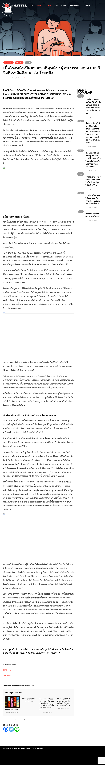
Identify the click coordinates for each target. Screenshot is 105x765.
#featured (8, 720)
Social (39, 6)
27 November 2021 (46, 712)
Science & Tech (60, 6)
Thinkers (87, 6)
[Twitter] (11, 729)
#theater (27, 720)
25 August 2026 (91, 170)
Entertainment (75, 6)
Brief (31, 6)
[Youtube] (92, 749)
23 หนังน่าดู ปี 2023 (28, 699)
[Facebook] (5, 729)
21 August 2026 (91, 146)
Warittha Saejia (25, 78)
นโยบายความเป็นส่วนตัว (38, 748)
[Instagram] (88, 749)
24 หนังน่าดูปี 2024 (11, 709)
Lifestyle (48, 6)
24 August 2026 (91, 220)
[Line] (16, 729)
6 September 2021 (63, 708)
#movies (18, 720)
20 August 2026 (91, 207)
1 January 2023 (28, 702)
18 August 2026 (91, 117)
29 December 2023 (12, 712)
